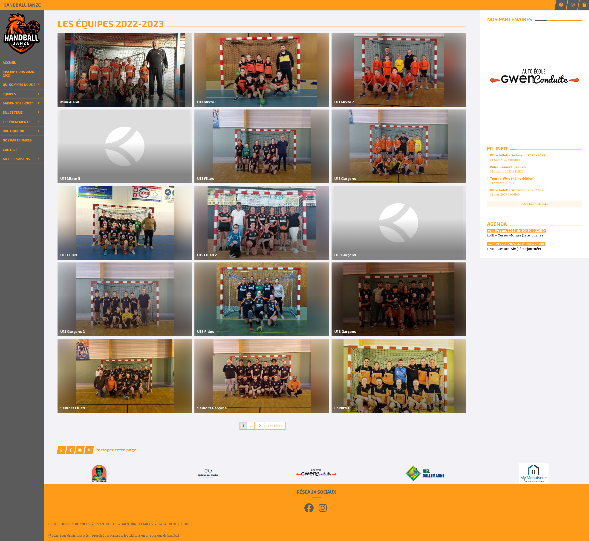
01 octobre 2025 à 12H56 (506, 171)
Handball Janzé (22, 5)
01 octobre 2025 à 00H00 (507, 183)
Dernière (275, 426)
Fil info (497, 148)
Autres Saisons (16, 159)
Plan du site (106, 524)
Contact (10, 150)
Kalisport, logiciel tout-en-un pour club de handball (144, 535)
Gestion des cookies (176, 524)
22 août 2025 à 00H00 (505, 194)
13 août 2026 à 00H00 (505, 160)
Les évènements (17, 122)
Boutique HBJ (14, 131)
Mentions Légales (137, 524)
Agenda (497, 224)
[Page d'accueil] (21, 33)
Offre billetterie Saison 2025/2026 (518, 190)
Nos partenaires (509, 19)
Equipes (9, 94)
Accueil (9, 62)
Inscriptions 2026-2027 (19, 73)
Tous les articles (534, 203)
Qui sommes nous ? (19, 84)
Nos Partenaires (17, 140)
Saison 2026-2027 (18, 103)
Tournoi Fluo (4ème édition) (512, 178)
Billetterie (13, 112)
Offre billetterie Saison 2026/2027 (517, 155)
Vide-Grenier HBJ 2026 (508, 167)
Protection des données (69, 524)
